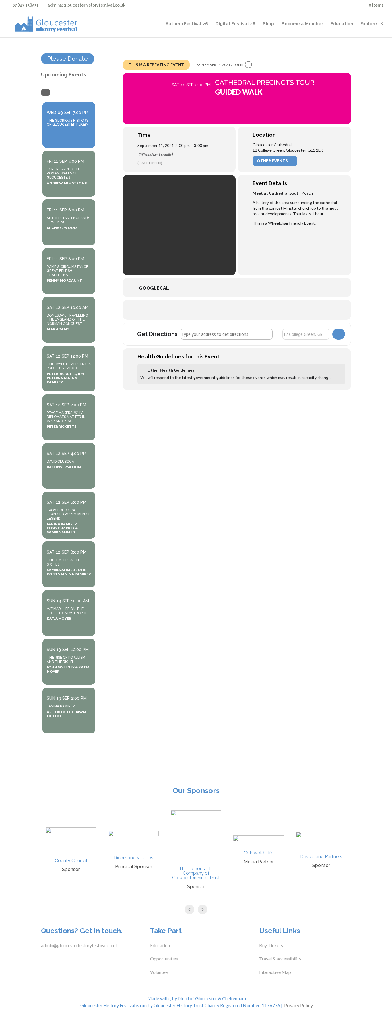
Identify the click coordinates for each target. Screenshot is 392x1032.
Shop (268, 24)
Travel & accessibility (280, 958)
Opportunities (164, 958)
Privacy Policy (298, 1005)
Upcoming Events (63, 75)
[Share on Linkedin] (244, 310)
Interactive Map (275, 972)
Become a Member (302, 24)
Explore (368, 24)
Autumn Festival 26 (187, 24)
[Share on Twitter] (229, 310)
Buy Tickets (271, 945)
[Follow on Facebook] (42, 960)
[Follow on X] (53, 960)
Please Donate (67, 58)
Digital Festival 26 (235, 24)
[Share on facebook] (215, 310)
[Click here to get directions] (338, 334)
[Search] (45, 92)
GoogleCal (154, 288)
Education (342, 24)
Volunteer (159, 972)
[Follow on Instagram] (65, 960)
